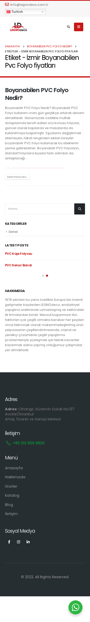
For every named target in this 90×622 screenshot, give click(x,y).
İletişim (11, 513)
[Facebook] (9, 541)
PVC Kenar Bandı (18, 265)
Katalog (12, 495)
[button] (43, 275)
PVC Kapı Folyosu (18, 253)
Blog (9, 504)
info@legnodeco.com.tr (29, 5)
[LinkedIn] (28, 541)
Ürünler (11, 486)
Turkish (16, 12)
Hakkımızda (15, 477)
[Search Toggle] (68, 26)
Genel (13, 232)
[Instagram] (18, 541)
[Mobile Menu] (78, 27)
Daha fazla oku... (17, 176)
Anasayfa (14, 467)
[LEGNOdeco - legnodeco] (17, 27)
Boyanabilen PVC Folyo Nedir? (36, 94)
